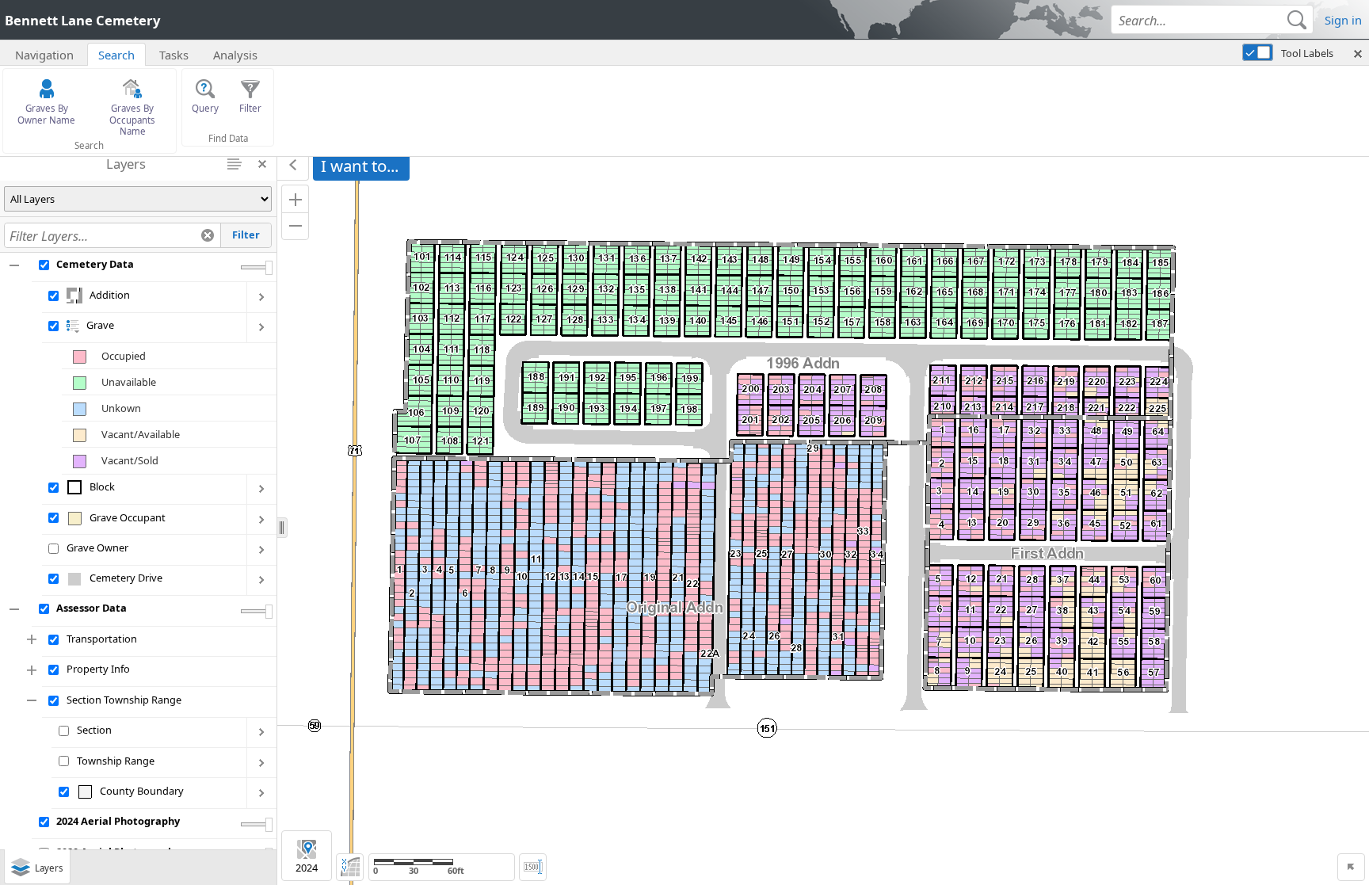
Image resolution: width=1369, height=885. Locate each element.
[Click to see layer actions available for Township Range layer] (261, 763)
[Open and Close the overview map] (1351, 867)
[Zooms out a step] (295, 226)
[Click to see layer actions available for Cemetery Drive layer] (261, 581)
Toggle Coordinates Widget (350, 867)
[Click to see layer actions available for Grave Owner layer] (261, 550)
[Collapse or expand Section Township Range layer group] (33, 700)
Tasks (174, 55)
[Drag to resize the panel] (282, 527)
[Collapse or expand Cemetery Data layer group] (16, 265)
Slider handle (269, 268)
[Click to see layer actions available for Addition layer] (261, 297)
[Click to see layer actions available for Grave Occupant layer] (261, 520)
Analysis (235, 55)
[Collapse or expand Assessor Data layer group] (16, 609)
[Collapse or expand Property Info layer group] (33, 670)
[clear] (207, 235)
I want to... (359, 165)
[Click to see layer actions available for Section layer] (261, 733)
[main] (823, 517)
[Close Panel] (262, 163)
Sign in (1343, 20)
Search (116, 55)
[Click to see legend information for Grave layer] (73, 325)
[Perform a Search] (1297, 19)
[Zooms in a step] (295, 198)
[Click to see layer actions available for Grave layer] (261, 328)
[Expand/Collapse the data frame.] (293, 165)
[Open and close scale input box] (533, 867)
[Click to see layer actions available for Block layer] (261, 490)
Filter (246, 234)
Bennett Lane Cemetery (82, 20)
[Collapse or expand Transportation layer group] (33, 640)
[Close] (950, 855)
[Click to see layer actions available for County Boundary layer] (261, 793)
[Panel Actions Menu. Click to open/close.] (235, 163)
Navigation (44, 55)
